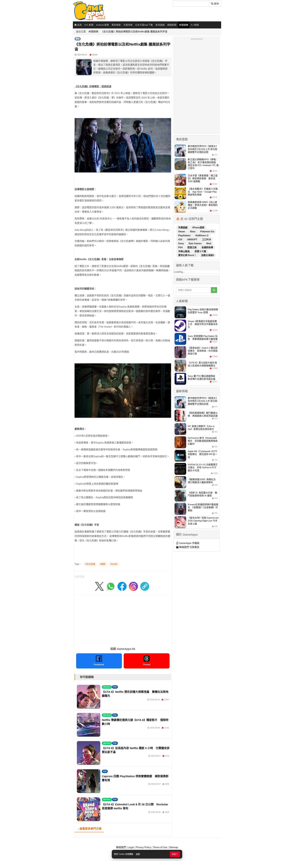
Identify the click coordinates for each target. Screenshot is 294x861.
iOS (180, 239)
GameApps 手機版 (189, 543)
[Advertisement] (123, 619)
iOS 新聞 (88, 25)
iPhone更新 (198, 227)
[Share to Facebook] (122, 586)
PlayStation (184, 235)
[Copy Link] (144, 586)
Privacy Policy (143, 847)
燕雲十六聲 (200, 251)
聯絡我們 (121, 847)
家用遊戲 (160, 25)
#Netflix (114, 564)
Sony (181, 243)
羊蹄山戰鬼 (184, 251)
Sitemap (173, 847)
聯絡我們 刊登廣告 (189, 547)
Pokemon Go (207, 231)
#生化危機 (90, 564)
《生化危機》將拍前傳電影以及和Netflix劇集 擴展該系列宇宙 (134, 31)
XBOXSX (107, 687)
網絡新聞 (171, 25)
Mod (208, 243)
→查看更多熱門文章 (89, 828)
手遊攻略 (127, 25)
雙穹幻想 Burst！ (187, 255)
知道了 (175, 854)
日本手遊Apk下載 (144, 25)
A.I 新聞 (195, 25)
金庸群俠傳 (207, 247)
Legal (131, 847)
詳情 (138, 854)
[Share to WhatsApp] (110, 586)
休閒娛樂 (183, 25)
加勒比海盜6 (207, 255)
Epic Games (195, 243)
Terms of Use (160, 847)
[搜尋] (214, 290)
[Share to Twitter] (99, 586)
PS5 (115, 687)
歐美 (77, 39)
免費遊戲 (183, 227)
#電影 (103, 564)
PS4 (180, 247)
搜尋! (216, 3)
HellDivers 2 (201, 235)
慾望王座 (192, 247)
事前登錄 (116, 25)
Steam (182, 231)
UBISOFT (192, 239)
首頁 (79, 25)
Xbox (193, 231)
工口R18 (206, 239)
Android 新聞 (102, 25)
